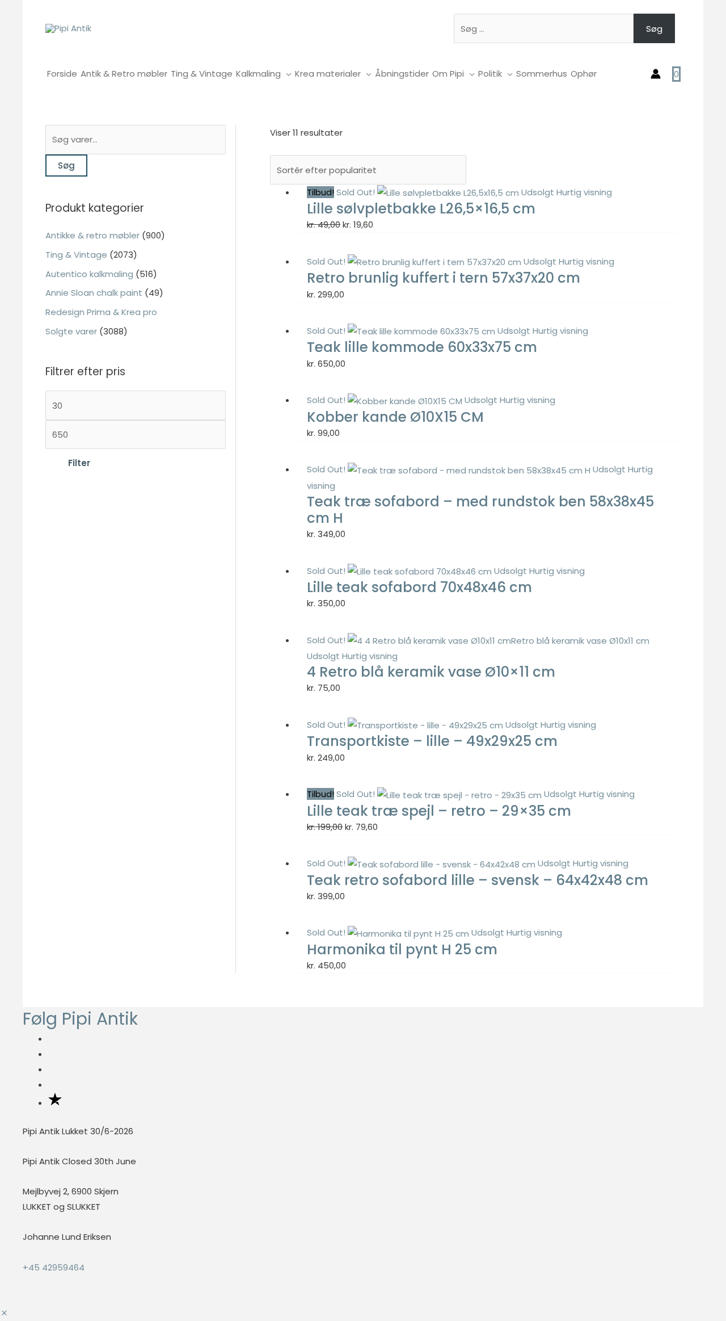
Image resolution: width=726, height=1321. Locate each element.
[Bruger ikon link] (656, 74)
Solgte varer (71, 331)
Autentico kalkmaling (89, 274)
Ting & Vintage (76, 255)
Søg (654, 29)
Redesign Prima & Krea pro (101, 312)
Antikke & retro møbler (92, 235)
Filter (79, 463)
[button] (4, 1313)
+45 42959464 (54, 1267)
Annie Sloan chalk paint (93, 293)
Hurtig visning (584, 192)
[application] (286, 73)
